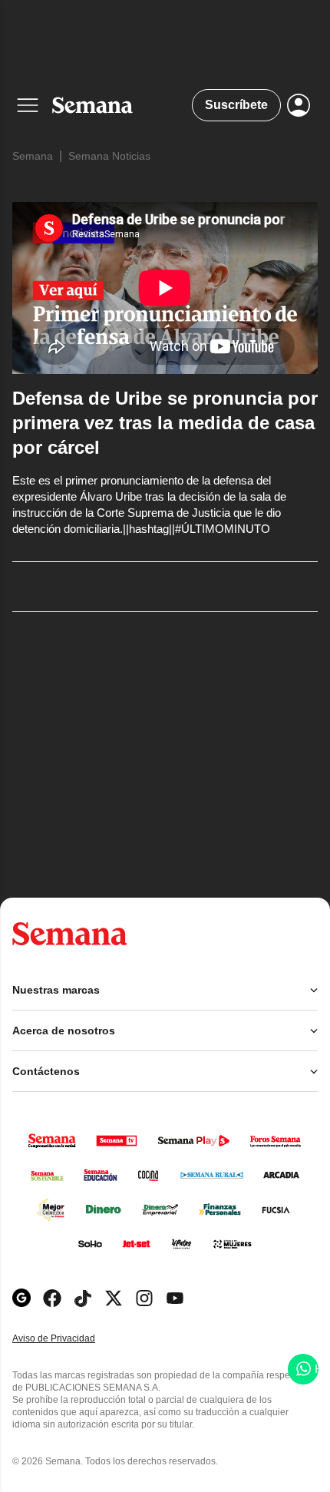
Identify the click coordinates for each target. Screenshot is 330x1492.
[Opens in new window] (52, 1298)
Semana (32, 156)
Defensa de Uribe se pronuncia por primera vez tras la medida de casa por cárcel (165, 423)
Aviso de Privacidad (69, 1339)
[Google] (21, 1298)
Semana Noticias (109, 156)
